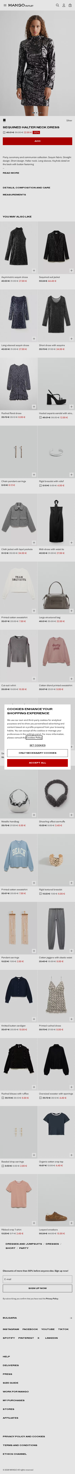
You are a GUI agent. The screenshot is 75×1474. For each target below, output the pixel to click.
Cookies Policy (34, 737)
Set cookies (38, 745)
